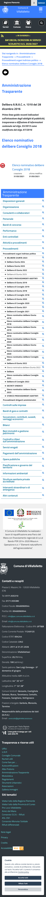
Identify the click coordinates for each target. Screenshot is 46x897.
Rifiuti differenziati (10, 824)
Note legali (6, 832)
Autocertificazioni (10, 765)
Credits (4, 842)
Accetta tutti (23, 878)
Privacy (4, 837)
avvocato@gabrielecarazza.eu (20, 718)
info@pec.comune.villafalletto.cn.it (21, 616)
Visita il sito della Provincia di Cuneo (18, 804)
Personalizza (23, 889)
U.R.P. (4, 752)
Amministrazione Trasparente (15, 772)
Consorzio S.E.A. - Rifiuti (13, 814)
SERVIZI (41, 2)
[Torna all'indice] (5, 72)
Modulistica (7, 776)
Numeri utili (7, 759)
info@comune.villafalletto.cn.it (20, 621)
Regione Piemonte (12, 2)
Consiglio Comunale (11, 755)
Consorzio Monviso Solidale (15, 821)
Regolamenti (8, 779)
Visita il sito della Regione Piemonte (18, 801)
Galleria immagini (10, 789)
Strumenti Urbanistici (12, 782)
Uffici (4, 748)
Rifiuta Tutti (23, 883)
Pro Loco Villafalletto (11, 807)
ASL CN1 (6, 818)
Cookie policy (23, 872)
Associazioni (7, 786)
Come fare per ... (9, 762)
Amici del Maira (9, 811)
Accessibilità (6, 848)
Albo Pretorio (8, 769)
